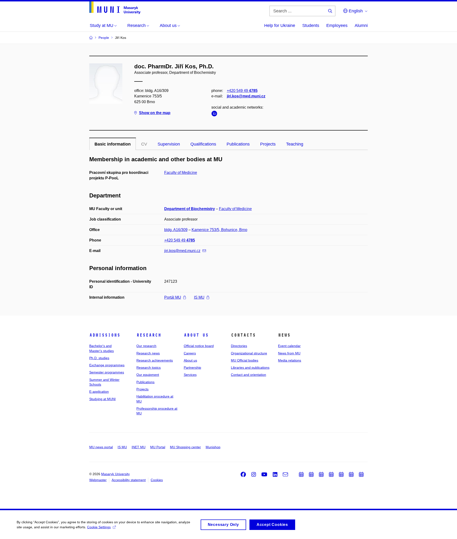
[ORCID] (215, 114)
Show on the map (154, 113)
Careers (190, 353)
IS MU (199, 297)
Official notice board (199, 346)
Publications (238, 144)
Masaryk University (115, 474)
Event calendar (289, 346)
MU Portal (157, 447)
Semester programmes (106, 372)
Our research (146, 346)
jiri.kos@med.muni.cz (246, 96)
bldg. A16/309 (176, 230)
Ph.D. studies (99, 358)
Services (190, 375)
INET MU (138, 447)
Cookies (157, 480)
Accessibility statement (129, 480)
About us (196, 335)
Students (310, 25)
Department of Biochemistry (189, 209)
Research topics (148, 367)
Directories (239, 346)
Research (148, 335)
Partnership (192, 367)
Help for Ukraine (279, 25)
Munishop (213, 447)
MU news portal (101, 447)
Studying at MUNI (102, 399)
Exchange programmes (106, 365)
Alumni (361, 25)
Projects (268, 144)
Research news (148, 353)
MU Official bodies (244, 360)
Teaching (294, 144)
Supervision (169, 144)
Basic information (112, 144)
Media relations (289, 360)
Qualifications (203, 144)
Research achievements (154, 360)
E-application (99, 391)
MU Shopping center (185, 447)
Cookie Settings (99, 527)
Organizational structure (249, 353)
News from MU (289, 353)
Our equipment (147, 375)
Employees (337, 25)
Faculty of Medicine (180, 173)
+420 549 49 (242, 91)
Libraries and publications (250, 367)
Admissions (104, 335)
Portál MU (172, 297)
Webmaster (98, 480)
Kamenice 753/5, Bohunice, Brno (219, 230)
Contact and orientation (248, 375)
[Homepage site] (114, 7)
